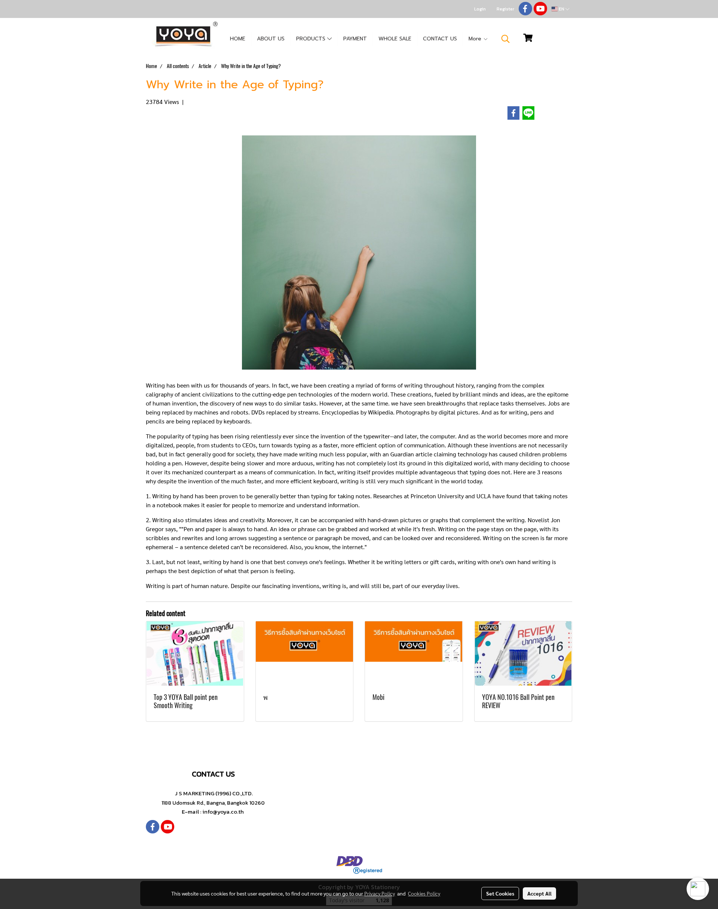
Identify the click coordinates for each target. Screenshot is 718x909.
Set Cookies (500, 893)
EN (561, 9)
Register (505, 9)
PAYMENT (355, 39)
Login (480, 9)
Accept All (539, 893)
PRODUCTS (311, 39)
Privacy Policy (379, 893)
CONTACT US (440, 39)
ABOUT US (271, 39)
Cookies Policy (424, 893)
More (476, 39)
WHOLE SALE (394, 39)
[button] (505, 39)
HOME (237, 39)
